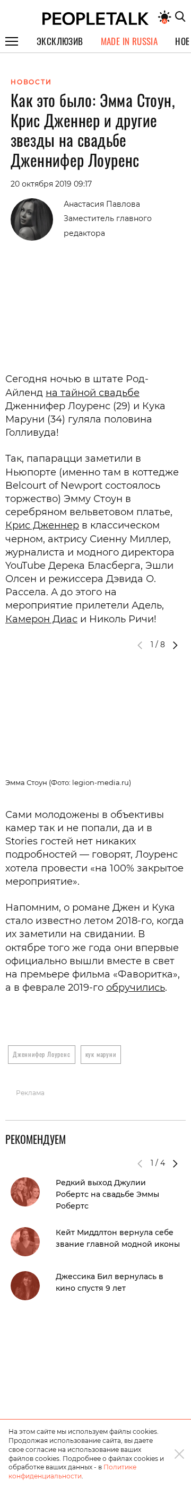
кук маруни (100, 1054)
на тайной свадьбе (93, 393)
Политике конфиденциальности (72, 1471)
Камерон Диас (41, 619)
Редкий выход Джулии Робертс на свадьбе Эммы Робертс (107, 1194)
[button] (175, 645)
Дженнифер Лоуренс (42, 1054)
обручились (135, 987)
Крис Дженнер (42, 525)
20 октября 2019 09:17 (51, 184)
